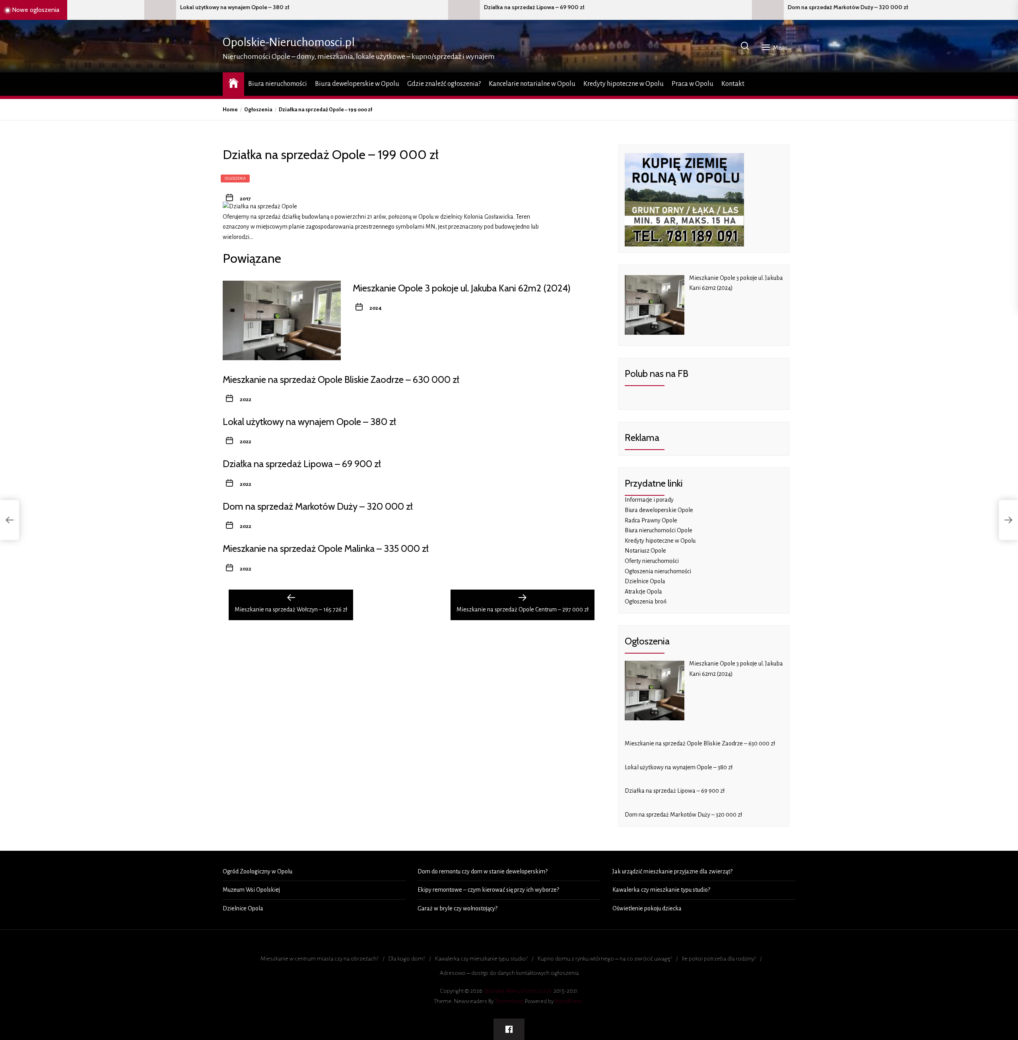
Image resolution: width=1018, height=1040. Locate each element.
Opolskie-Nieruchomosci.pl (289, 42)
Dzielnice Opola (645, 581)
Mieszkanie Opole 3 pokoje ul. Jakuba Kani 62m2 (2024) (462, 288)
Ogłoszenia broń (645, 601)
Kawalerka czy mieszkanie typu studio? (661, 890)
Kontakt (732, 83)
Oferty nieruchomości (652, 561)
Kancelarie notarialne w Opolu (532, 83)
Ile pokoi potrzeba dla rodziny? (719, 958)
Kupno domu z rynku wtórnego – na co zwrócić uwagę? (605, 958)
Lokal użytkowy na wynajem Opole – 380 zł (106, 7)
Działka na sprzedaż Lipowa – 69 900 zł (406, 7)
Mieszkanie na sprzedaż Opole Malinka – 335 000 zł (326, 548)
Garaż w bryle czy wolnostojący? (457, 908)
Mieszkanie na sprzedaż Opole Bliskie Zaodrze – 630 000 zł (341, 379)
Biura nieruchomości (277, 83)
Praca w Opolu (692, 83)
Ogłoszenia (235, 178)
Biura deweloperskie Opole (659, 510)
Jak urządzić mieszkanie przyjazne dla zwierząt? (672, 871)
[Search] (745, 46)
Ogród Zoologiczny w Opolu (257, 871)
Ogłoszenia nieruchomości (658, 571)
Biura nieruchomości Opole (658, 530)
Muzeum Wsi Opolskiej (251, 890)
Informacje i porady (649, 500)
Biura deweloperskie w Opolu (357, 83)
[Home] (233, 82)
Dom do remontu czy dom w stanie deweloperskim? (483, 871)
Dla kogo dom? (407, 958)
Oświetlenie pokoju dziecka (647, 908)
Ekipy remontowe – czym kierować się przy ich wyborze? (488, 890)
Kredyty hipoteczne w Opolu (623, 83)
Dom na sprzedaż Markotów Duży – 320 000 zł (719, 7)
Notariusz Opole (645, 550)
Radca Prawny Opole (651, 520)
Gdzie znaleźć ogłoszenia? (444, 83)
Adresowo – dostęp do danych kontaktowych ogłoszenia (509, 973)
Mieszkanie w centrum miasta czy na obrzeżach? (319, 958)
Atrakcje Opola (643, 591)
